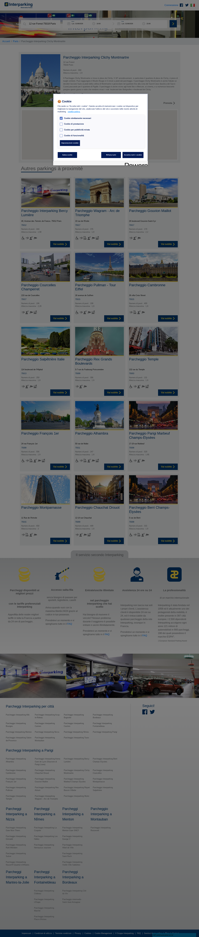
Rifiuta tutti (111, 155)
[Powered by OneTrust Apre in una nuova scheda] (135, 163)
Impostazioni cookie (70, 143)
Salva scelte (67, 155)
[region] (100, 129)
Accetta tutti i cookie (133, 155)
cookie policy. (74, 112)
